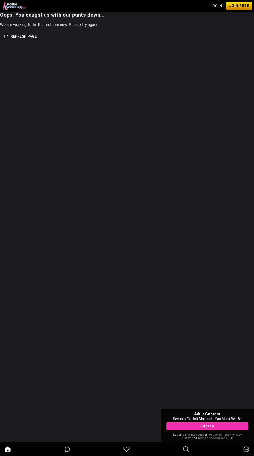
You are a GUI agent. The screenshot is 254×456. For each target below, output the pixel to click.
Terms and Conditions (212, 438)
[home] (7, 449)
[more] (246, 449)
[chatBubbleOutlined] (67, 449)
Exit (230, 438)
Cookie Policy (221, 434)
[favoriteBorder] (126, 449)
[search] (186, 449)
